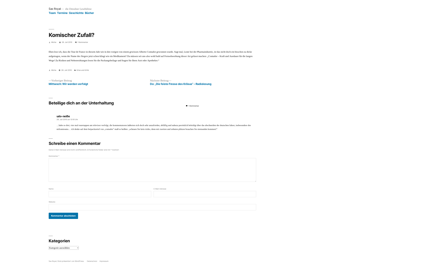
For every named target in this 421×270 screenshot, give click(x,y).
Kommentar (54, 156)
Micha (53, 42)
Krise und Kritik (83, 70)
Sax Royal (55, 8)
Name (51, 189)
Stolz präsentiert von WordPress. (71, 261)
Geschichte (76, 13)
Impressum (104, 261)
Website (52, 202)
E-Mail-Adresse (160, 189)
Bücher (89, 13)
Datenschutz (92, 261)
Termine (62, 13)
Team (52, 13)
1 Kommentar (83, 42)
